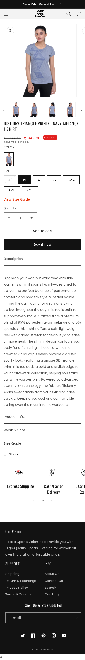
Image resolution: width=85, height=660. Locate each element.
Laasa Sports (46, 649)
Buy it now (42, 244)
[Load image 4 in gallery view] (52, 110)
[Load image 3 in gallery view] (34, 110)
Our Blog (52, 594)
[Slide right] (81, 110)
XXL (71, 179)
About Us (52, 574)
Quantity (10, 208)
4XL (30, 190)
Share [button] (14, 454)
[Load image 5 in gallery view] (70, 110)
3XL (11, 190)
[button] (6, 14)
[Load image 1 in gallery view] (16, 110)
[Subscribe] (76, 617)
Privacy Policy (16, 587)
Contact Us (54, 581)
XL (54, 179)
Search (50, 587)
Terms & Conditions (21, 594)
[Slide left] (3, 110)
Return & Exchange (20, 581)
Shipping (12, 574)
